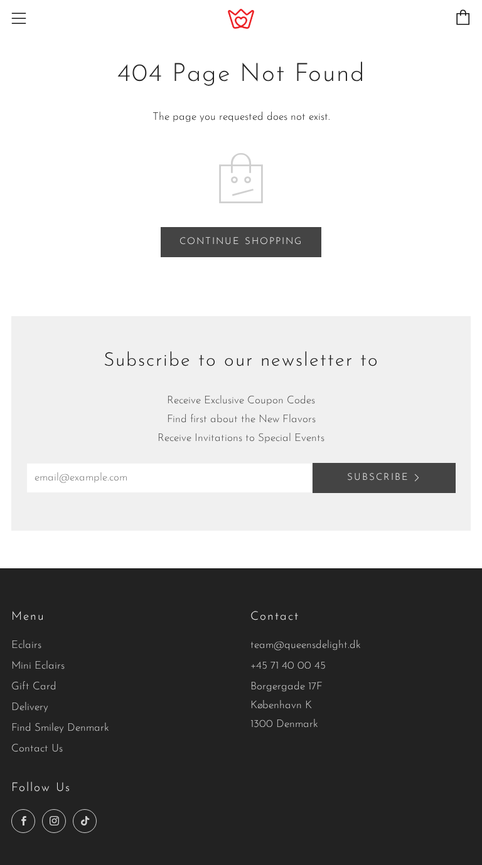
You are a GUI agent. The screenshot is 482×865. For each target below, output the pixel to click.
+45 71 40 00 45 (288, 666)
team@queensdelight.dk (305, 645)
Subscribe (378, 477)
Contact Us (37, 748)
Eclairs (26, 645)
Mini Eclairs (38, 666)
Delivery (29, 707)
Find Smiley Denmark (60, 728)
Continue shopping (241, 242)
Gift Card (33, 686)
